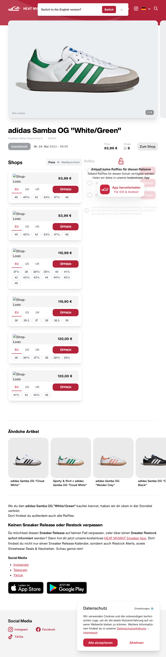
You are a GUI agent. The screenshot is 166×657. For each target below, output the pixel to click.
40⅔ (26, 197)
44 (46, 277)
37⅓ (16, 271)
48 (66, 197)
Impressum (90, 632)
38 (26, 271)
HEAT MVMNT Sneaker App (125, 538)
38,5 (57, 320)
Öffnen (65, 189)
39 (66, 320)
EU (17, 189)
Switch (109, 9)
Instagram (21, 564)
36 (16, 320)
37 (36, 320)
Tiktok (18, 575)
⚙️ (144, 608)
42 (36, 197)
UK (37, 189)
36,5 (26, 320)
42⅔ (26, 277)
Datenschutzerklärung (131, 628)
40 (16, 197)
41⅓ (67, 271)
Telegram (20, 570)
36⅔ (26, 357)
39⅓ (47, 271)
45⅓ (67, 277)
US (27, 189)
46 (16, 283)
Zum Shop (147, 146)
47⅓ (57, 197)
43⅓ (47, 197)
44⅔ (56, 277)
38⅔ (36, 271)
